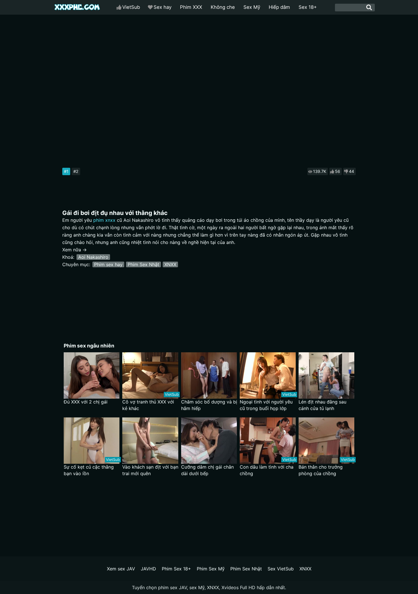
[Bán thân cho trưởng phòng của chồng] (326, 440)
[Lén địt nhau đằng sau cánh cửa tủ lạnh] (326, 375)
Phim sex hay (108, 264)
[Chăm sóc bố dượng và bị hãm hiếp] (209, 375)
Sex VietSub (281, 569)
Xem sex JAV (121, 569)
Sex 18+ (308, 7)
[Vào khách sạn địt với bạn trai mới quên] (150, 440)
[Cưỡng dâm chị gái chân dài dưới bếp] (209, 440)
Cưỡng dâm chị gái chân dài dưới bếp (207, 470)
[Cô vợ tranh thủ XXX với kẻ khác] (150, 375)
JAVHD (148, 569)
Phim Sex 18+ (176, 569)
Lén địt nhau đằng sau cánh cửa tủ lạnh (322, 405)
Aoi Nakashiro (93, 257)
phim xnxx (104, 220)
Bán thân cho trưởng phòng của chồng (321, 470)
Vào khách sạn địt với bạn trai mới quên (150, 470)
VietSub (131, 7)
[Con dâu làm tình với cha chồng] (267, 440)
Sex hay (162, 7)
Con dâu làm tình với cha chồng (266, 470)
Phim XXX (191, 7)
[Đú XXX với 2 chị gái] (91, 375)
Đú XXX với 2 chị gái (85, 402)
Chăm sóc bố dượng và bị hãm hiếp (209, 405)
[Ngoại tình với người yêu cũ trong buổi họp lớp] (267, 375)
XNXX (170, 264)
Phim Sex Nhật (143, 264)
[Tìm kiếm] (369, 7)
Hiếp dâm (279, 7)
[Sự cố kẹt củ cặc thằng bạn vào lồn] (91, 440)
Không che (223, 7)
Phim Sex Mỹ (211, 569)
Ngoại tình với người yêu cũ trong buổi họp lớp (266, 405)
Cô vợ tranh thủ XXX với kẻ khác (148, 405)
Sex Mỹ (251, 7)
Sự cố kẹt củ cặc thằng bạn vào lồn (89, 470)
